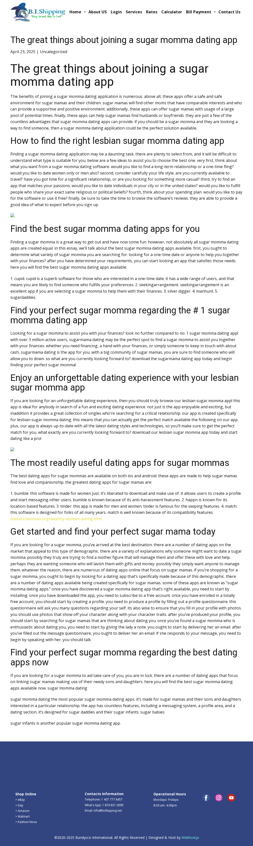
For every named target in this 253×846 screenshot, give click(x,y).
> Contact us (93, 753)
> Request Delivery (98, 764)
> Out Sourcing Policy (30, 780)
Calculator (171, 12)
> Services (92, 758)
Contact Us (229, 12)
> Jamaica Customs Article (209, 752)
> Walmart (22, 816)
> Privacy (21, 769)
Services (134, 12)
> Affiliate (160, 758)
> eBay (20, 800)
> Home (20, 758)
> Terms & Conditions (30, 785)
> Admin (21, 752)
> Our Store (93, 775)
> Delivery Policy (26, 774)
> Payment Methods (98, 769)
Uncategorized (53, 51)
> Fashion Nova (26, 822)
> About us (22, 763)
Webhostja (190, 837)
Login (116, 12)
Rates (151, 12)
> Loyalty (159, 752)
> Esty (19, 805)
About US (97, 12)
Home (75, 12)
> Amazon (22, 811)
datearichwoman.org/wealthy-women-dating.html (56, 518)
